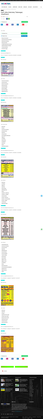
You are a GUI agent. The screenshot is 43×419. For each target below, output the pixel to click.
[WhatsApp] (41, 0)
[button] (41, 7)
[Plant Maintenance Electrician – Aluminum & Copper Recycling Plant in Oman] (3, 380)
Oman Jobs (4, 9)
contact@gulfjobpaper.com (18, 411)
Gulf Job (4, 16)
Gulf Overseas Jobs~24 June (24, 367)
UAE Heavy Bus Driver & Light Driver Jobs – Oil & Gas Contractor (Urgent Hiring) (23, 385)
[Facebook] (35, 0)
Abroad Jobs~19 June (4, 367)
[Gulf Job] (1, 16)
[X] (40, 0)
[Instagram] (36, 0)
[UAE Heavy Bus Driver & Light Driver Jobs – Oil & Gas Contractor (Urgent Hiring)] (17, 385)
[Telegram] (39, 0)
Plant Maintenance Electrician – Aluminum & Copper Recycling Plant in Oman (9, 380)
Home (1, 9)
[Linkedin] (38, 0)
